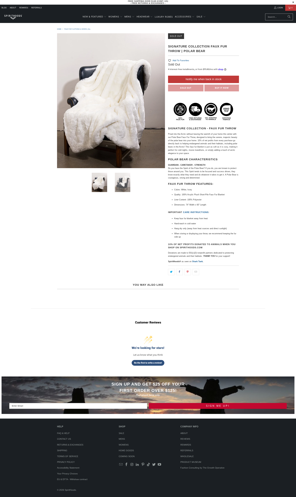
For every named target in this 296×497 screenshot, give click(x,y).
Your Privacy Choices (67, 473)
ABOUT (13, 7)
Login (280, 7)
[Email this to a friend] (196, 272)
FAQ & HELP (63, 433)
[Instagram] (132, 465)
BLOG (4, 7)
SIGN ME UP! (218, 406)
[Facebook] (126, 465)
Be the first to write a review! (148, 363)
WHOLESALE (187, 456)
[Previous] (59, 100)
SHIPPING (62, 450)
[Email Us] (121, 465)
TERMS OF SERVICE (67, 456)
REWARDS (185, 445)
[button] (94, 16)
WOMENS (124, 445)
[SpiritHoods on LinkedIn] (137, 465)
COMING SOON (127, 456)
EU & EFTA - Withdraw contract (72, 479)
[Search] (289, 17)
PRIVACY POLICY (66, 462)
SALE (121, 433)
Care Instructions (195, 212)
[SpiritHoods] (13, 16)
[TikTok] (148, 465)
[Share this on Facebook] (179, 272)
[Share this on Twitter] (171, 272)
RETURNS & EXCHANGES (70, 445)
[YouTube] (159, 465)
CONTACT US (64, 439)
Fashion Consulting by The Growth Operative (202, 467)
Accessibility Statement (68, 467)
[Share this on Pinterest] (187, 272)
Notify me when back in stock (204, 79)
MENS (122, 439)
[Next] (162, 100)
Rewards (23, 7)
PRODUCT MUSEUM (190, 462)
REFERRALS (36, 7)
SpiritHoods (70, 490)
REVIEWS (185, 439)
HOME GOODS (126, 450)
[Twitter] (154, 465)
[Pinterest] (143, 465)
